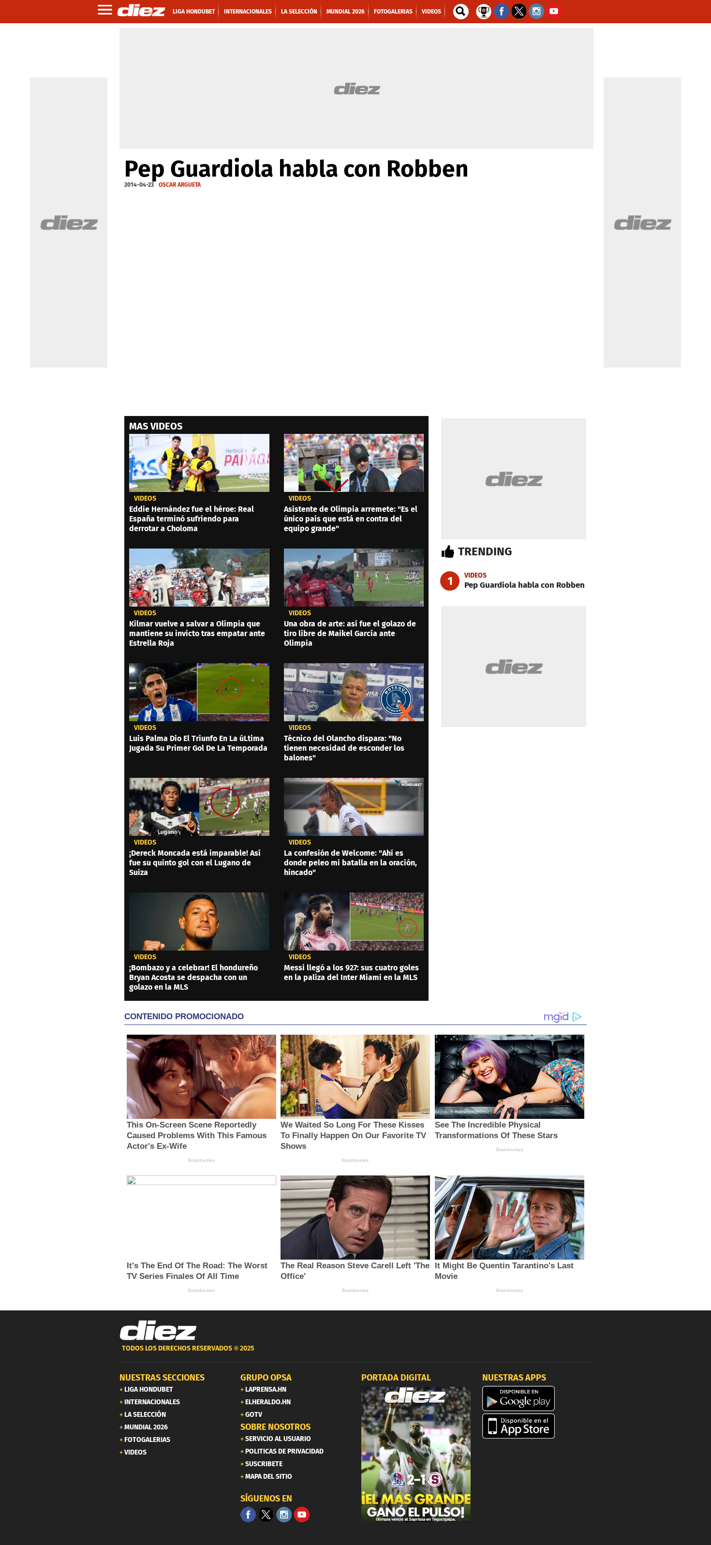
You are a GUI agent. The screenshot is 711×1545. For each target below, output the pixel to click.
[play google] (537, 1398)
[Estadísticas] (483, 10)
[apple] (537, 1426)
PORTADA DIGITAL (396, 1377)
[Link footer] (158, 1330)
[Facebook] (248, 1514)
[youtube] (302, 1514)
